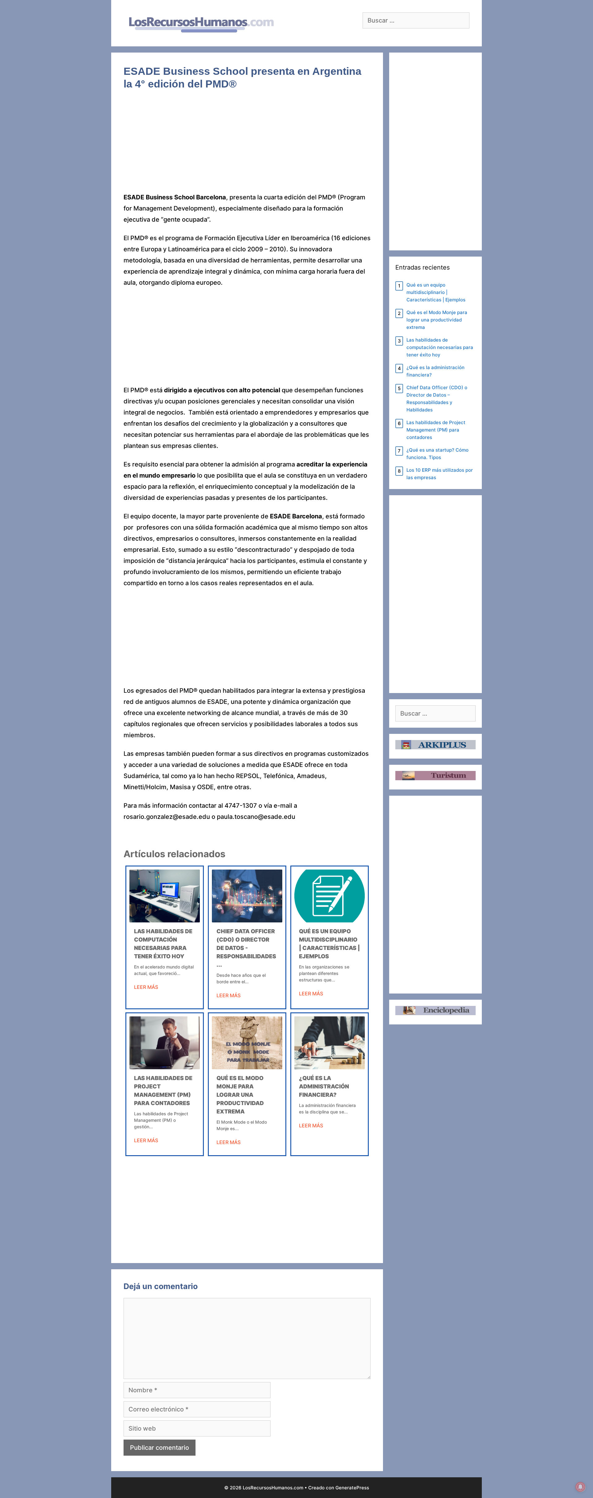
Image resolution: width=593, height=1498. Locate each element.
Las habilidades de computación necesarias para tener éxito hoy (439, 347)
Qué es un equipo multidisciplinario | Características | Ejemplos (435, 292)
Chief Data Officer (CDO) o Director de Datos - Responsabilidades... (246, 948)
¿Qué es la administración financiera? (324, 1086)
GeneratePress (352, 1488)
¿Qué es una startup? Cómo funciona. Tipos (437, 453)
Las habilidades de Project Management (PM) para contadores (435, 429)
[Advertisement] (247, 146)
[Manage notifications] (580, 1487)
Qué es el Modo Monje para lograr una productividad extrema (240, 1095)
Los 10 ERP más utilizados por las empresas (439, 473)
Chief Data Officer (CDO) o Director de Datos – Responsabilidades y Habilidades (436, 399)
